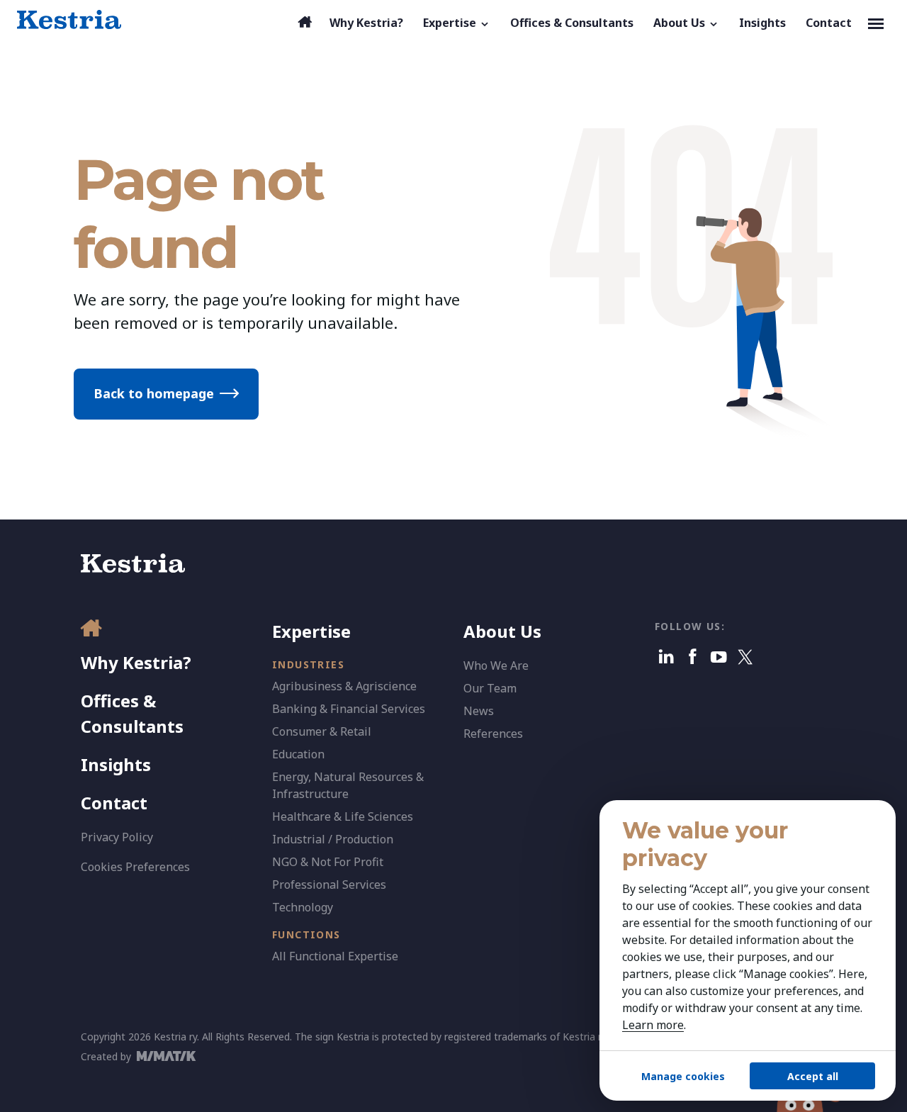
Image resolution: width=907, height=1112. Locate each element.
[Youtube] (719, 656)
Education (298, 754)
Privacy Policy (117, 837)
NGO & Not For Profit (327, 862)
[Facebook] (692, 656)
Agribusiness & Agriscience (344, 686)
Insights (116, 764)
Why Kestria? (136, 662)
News (478, 711)
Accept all (812, 1076)
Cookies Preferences (135, 867)
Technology (302, 907)
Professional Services (329, 884)
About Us (502, 631)
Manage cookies (683, 1076)
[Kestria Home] (69, 20)
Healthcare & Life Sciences (342, 816)
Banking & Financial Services (348, 709)
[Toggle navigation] (876, 22)
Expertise (311, 631)
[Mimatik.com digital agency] (170, 1056)
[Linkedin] (666, 656)
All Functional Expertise (335, 956)
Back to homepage (154, 393)
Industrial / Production (332, 839)
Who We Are (496, 665)
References (493, 733)
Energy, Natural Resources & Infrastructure (348, 785)
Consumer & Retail (321, 731)
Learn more (653, 1025)
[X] (745, 656)
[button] (456, 22)
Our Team (490, 688)
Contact (114, 802)
